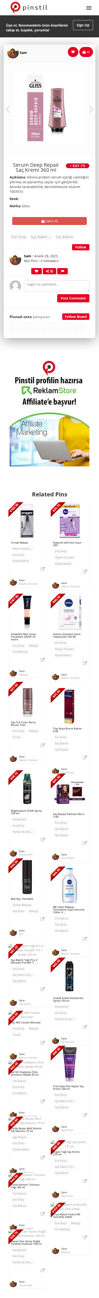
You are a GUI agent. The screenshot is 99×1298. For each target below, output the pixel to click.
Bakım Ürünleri (28, 584)
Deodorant (19, 819)
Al (88, 52)
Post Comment (73, 298)
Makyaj (33, 645)
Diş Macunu (26, 1172)
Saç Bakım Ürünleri (42, 237)
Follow (80, 247)
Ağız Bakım (19, 1137)
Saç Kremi (25, 1004)
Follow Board (76, 316)
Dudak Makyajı (22, 905)
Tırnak (16, 737)
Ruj (21, 934)
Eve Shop (19, 237)
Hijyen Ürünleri (64, 557)
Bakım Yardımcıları (24, 548)
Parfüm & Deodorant (24, 831)
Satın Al (51, 221)
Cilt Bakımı (61, 918)
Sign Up (83, 25)
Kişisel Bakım (21, 561)
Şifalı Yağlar (26, 1228)
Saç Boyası (61, 749)
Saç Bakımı (64, 237)
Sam (23, 52)
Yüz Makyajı (20, 651)
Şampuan (41, 316)
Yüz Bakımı (61, 930)
